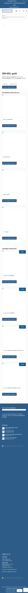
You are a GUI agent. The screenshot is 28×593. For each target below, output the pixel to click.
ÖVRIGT (14, 5)
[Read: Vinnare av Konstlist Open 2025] (3, 438)
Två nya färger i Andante (9, 430)
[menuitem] (12, 1)
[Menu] (23, 11)
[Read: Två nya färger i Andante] (3, 431)
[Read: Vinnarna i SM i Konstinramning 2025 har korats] (3, 435)
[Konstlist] (11, 11)
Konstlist (4, 78)
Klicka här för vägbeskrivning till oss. (9, 571)
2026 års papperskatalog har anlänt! (11, 427)
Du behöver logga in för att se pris (9, 87)
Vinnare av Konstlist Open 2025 (10, 437)
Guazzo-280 (19, 77)
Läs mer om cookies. (11, 590)
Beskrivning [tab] (5, 84)
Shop (3, 15)
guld (14, 78)
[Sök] (19, 11)
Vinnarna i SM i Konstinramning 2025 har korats (13, 434)
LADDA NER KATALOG (8, 3)
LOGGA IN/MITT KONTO (11, 1)
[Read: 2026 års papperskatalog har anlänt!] (3, 428)
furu (12, 78)
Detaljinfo (8, 128)
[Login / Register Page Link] (16, 11)
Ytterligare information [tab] (13, 84)
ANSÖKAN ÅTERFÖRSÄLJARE (19, 3)
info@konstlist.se (8, 560)
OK (19, 590)
